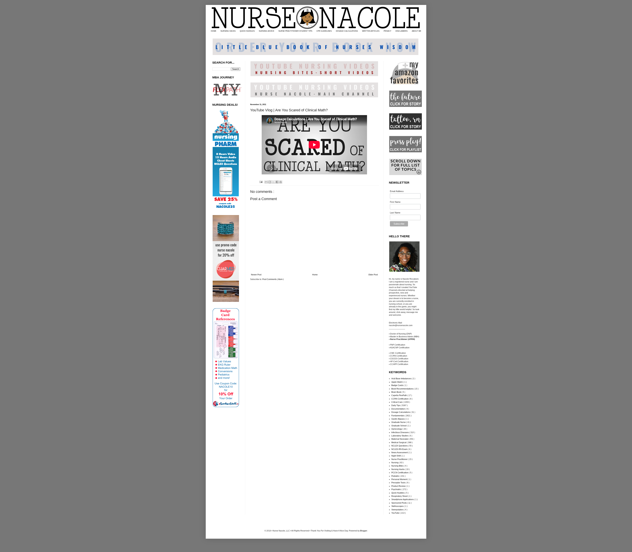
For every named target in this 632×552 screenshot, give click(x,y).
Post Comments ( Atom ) (273, 279)
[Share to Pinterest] (280, 182)
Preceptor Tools (398, 483)
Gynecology (397, 429)
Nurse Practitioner (399, 459)
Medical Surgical (399, 442)
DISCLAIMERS (401, 31)
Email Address (397, 191)
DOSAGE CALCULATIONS (347, 31)
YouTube (395, 513)
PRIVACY (387, 31)
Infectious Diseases (400, 432)
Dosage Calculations (401, 412)
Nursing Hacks (398, 469)
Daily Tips (396, 405)
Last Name (395, 212)
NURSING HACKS (228, 31)
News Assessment (399, 452)
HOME (213, 31)
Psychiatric (396, 489)
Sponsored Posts (399, 503)
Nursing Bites (397, 466)
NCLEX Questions (399, 446)
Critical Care (397, 402)
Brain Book (396, 392)
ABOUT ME (416, 31)
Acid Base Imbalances (401, 378)
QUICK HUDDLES (247, 31)
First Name (395, 202)
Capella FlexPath (399, 395)
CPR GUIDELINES (324, 31)
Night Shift (396, 456)
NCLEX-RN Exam (399, 449)
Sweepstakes (397, 510)
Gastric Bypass (398, 419)
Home (315, 275)
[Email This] (266, 182)
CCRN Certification (400, 399)
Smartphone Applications (402, 499)
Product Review (398, 486)
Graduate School (399, 426)
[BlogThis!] (269, 182)
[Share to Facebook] (277, 182)
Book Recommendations (402, 389)
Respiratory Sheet (399, 496)
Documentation (398, 409)
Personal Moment (399, 479)
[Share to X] (273, 182)
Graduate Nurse (398, 422)
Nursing (395, 462)
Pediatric (395, 476)
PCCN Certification (400, 472)
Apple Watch (397, 382)
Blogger (363, 531)
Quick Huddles (398, 493)
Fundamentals (398, 415)
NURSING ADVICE (266, 31)
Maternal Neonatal (399, 439)
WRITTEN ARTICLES (370, 31)
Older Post (373, 275)
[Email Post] (261, 182)
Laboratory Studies (400, 436)
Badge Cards (397, 385)
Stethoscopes (397, 506)
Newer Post (256, 275)
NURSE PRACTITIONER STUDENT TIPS (295, 31)
